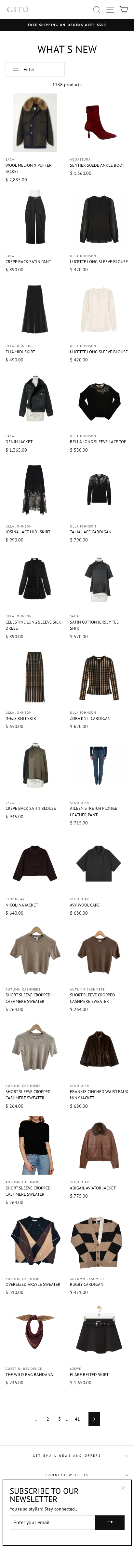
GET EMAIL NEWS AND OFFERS (67, 1456)
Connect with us (67, 1475)
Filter (28, 69)
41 (77, 1419)
